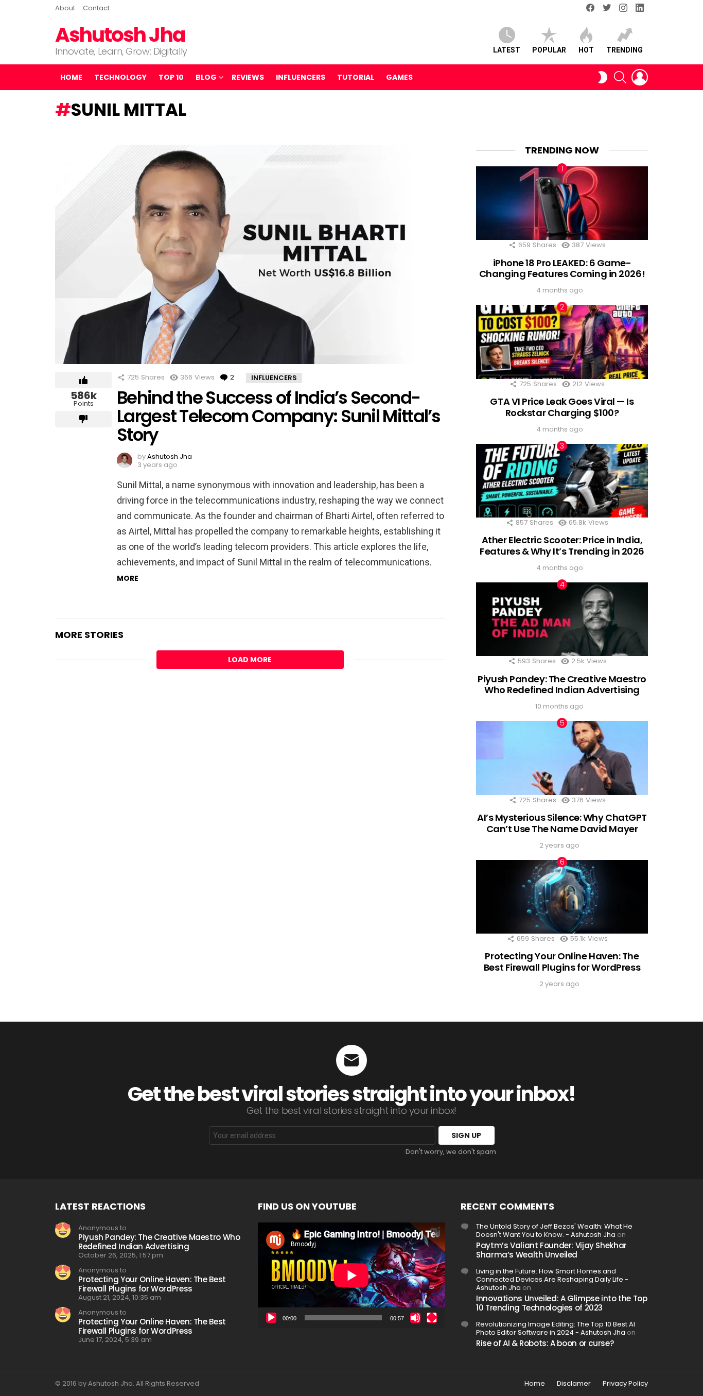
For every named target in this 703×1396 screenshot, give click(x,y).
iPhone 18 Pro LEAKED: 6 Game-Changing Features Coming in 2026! (562, 268)
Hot (586, 50)
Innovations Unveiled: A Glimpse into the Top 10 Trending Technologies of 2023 (561, 1303)
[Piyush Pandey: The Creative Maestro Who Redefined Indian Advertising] (562, 619)
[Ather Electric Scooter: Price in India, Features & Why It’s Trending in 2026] (562, 481)
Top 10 (171, 77)
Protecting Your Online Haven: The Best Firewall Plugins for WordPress (562, 962)
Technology (120, 77)
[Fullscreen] (432, 1318)
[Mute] (415, 1318)
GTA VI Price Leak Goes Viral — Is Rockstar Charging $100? (562, 407)
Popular (549, 50)
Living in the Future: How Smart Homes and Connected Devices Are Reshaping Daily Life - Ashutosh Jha (552, 1279)
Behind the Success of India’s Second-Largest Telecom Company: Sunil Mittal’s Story (279, 416)
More (127, 578)
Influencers (300, 77)
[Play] (271, 1318)
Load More (250, 659)
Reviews (248, 77)
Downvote (83, 419)
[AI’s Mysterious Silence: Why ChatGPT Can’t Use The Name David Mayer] (562, 758)
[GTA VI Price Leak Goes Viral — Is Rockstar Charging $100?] (562, 341)
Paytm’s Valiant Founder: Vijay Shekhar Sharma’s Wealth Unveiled (551, 1250)
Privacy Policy (625, 1384)
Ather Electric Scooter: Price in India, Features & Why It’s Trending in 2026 (562, 545)
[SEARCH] (620, 77)
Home (71, 77)
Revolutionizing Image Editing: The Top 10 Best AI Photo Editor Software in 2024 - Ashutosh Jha (555, 1328)
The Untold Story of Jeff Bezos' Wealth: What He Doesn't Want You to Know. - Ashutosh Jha (554, 1230)
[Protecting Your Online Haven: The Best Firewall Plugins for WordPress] (562, 897)
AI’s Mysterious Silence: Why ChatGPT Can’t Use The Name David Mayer (562, 823)
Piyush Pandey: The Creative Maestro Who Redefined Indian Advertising (562, 685)
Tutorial (355, 77)
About (65, 8)
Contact (96, 8)
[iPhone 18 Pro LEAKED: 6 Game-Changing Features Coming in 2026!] (562, 203)
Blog (206, 77)
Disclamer (574, 1384)
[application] (351, 1275)
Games (399, 77)
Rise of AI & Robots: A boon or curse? (544, 1343)
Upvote (83, 380)
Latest (506, 50)
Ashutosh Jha (120, 35)
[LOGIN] (639, 77)
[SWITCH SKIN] (602, 77)
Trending (624, 50)
